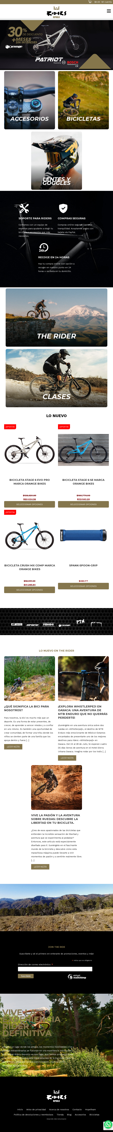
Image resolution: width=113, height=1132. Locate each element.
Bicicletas (94, 1114)
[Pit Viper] (96, 624)
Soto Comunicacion (60, 1119)
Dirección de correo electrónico (35, 964)
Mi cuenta (106, 2)
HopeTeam (90, 1109)
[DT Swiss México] (16, 624)
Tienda (60, 1114)
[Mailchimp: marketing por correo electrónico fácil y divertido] (77, 979)
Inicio (20, 1109)
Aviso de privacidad (36, 1109)
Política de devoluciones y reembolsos (33, 1114)
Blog (69, 1114)
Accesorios (80, 1114)
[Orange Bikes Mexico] (64, 625)
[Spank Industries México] (32, 625)
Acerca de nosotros (59, 1109)
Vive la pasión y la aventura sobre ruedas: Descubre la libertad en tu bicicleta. (55, 819)
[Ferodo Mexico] (48, 624)
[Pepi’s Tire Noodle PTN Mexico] (80, 621)
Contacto (77, 1109)
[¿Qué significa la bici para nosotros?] (29, 700)
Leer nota (13, 746)
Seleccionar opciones (29, 504)
